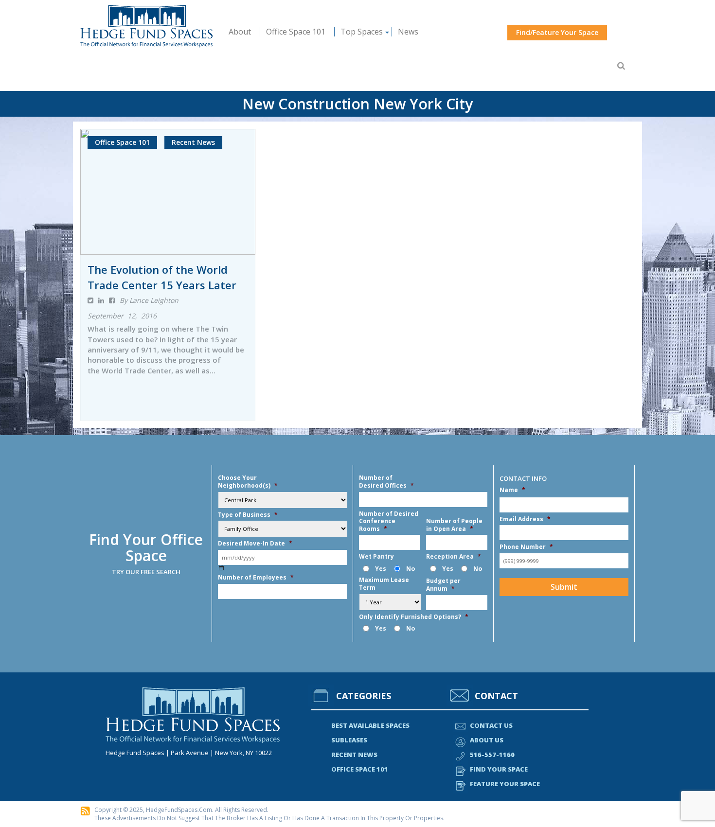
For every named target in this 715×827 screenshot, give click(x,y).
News (408, 31)
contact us (491, 725)
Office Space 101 (295, 31)
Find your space (499, 769)
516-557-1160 (492, 754)
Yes (380, 568)
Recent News (354, 754)
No (410, 568)
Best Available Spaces (370, 725)
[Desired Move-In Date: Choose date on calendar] (221, 568)
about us (486, 740)
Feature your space (505, 783)
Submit (564, 586)
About (240, 31)
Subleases (349, 740)
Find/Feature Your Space (557, 32)
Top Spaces (361, 31)
